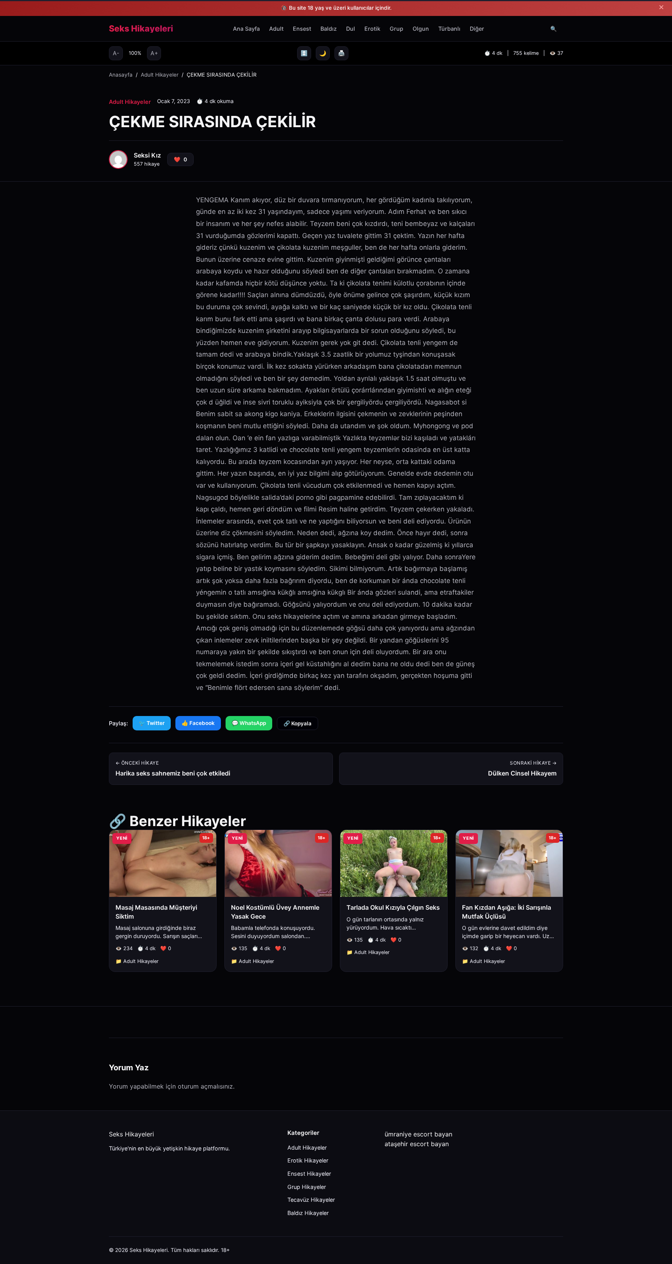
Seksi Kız (147, 155)
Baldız (328, 28)
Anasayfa (121, 75)
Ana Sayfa (246, 28)
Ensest (302, 28)
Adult (276, 28)
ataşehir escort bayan (417, 1144)
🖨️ (341, 53)
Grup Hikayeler (306, 1186)
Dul (350, 28)
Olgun (421, 28)
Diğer (477, 28)
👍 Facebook (198, 723)
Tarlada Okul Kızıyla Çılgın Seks (393, 907)
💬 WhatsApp (249, 723)
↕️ (304, 53)
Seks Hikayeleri (141, 29)
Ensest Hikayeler (309, 1173)
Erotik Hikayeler (307, 1160)
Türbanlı (449, 28)
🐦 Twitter (151, 723)
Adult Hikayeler (159, 75)
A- (116, 53)
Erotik (372, 28)
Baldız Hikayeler (308, 1213)
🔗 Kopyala (298, 723)
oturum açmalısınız (205, 1086)
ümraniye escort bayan (418, 1134)
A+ (154, 53)
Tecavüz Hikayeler (311, 1199)
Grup (396, 28)
